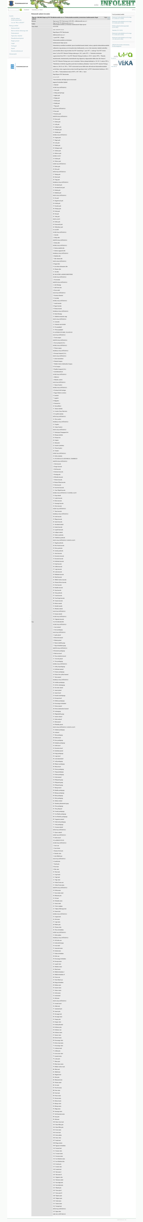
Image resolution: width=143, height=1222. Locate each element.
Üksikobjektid (15, 33)
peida (109, 17)
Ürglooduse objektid (16, 35)
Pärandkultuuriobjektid (17, 38)
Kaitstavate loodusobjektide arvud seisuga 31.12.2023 (121, 22)
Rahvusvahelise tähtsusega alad (19, 30)
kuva (109, 19)
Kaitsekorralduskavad (17, 51)
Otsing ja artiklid (13, 25)
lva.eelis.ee (113, 58)
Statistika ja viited (37, 10)
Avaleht (11, 16)
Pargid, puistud (15, 41)
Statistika (117, 30)
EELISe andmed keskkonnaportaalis (16, 19)
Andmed (26, 10)
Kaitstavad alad (15, 28)
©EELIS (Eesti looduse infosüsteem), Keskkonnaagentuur (120, 45)
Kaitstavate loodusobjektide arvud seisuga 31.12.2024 (121, 17)
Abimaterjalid (13, 54)
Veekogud (14, 46)
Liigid (12, 43)
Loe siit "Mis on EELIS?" (17, 22)
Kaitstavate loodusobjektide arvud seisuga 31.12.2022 (121, 34)
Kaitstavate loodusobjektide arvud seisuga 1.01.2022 (121, 38)
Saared (13, 48)
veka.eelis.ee (114, 66)
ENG (133, 10)
